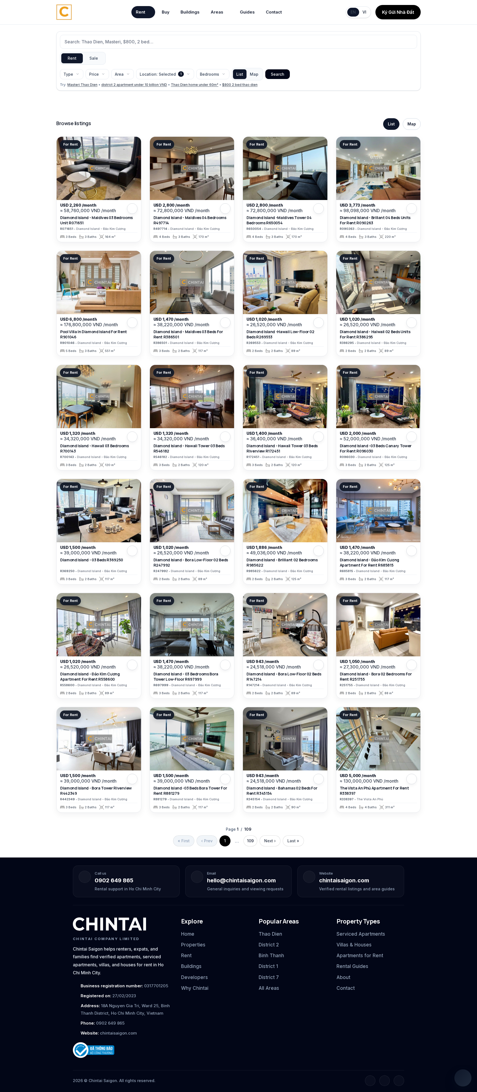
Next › (270, 840)
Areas (217, 12)
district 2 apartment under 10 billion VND (134, 85)
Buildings (190, 12)
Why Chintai (194, 988)
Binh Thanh (271, 955)
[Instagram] (384, 1080)
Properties (193, 945)
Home (187, 934)
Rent (140, 12)
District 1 (268, 966)
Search (277, 74)
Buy (165, 12)
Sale (93, 58)
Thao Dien (270, 934)
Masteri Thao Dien (82, 85)
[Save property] (132, 208)
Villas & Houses (354, 945)
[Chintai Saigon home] (109, 924)
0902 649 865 (114, 880)
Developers (194, 977)
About (343, 977)
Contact (274, 12)
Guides (247, 12)
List (239, 74)
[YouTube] (399, 1080)
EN (353, 12)
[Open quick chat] (462, 1077)
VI (364, 12)
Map (254, 74)
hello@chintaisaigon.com (241, 880)
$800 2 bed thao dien (240, 85)
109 (250, 840)
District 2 (269, 945)
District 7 (269, 977)
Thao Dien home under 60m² (194, 85)
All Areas (269, 988)
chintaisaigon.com (344, 880)
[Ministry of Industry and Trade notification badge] (122, 1050)
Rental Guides (352, 966)
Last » (293, 840)
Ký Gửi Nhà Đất (398, 12)
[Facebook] (370, 1080)
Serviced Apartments (360, 934)
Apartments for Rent (359, 955)
